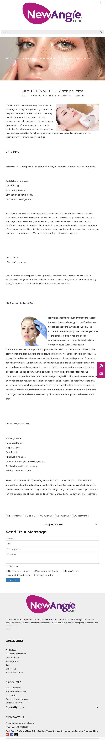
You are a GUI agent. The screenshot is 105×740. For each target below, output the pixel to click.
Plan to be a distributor (18, 571)
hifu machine (46, 516)
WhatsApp (10, 727)
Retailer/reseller (72, 571)
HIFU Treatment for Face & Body (20, 303)
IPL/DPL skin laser (13, 687)
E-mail (9, 723)
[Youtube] (7, 734)
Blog (7, 665)
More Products (12, 657)
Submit (13, 580)
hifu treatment (80, 516)
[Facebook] (11, 734)
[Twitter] (16, 734)
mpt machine (12, 257)
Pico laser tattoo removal (17, 699)
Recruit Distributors (14, 672)
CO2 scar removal (14, 703)
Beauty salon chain (45, 575)
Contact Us (11, 669)
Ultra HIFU (31, 516)
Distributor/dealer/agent (47, 571)
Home (8, 646)
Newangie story (12, 661)
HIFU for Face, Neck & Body (17, 423)
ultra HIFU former (14, 516)
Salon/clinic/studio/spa (19, 575)
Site (82, 95)
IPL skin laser (11, 650)
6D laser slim (11, 695)
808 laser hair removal (16, 654)
